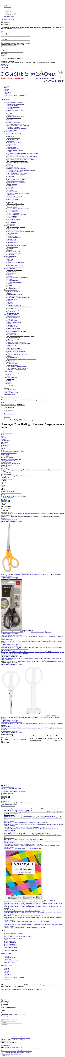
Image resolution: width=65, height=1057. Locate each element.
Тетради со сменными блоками (16, 287)
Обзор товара (4, 453)
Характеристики (5, 459)
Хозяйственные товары (11, 947)
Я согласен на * (16, 1038)
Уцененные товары (9, 394)
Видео (2, 468)
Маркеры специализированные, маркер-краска (21, 231)
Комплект (3, 456)
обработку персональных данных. (20, 43)
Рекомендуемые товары (11, 392)
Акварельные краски (13, 296)
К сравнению (14, 519)
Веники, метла (11, 345)
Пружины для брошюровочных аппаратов (19, 158)
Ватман (9, 119)
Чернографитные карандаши (15, 267)
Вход (5, 5)
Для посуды (10, 362)
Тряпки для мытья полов (14, 353)
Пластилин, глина (12, 308)
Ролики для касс (12, 130)
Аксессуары (4, 460)
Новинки (6, 388)
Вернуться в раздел (6, 451)
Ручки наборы (11, 240)
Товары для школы (9, 944)
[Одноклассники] (4, 501)
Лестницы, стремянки (13, 348)
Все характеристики (6, 479)
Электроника (8, 949)
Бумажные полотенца (13, 317)
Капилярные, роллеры (13, 251)
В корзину (11, 491)
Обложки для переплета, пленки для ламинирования (22, 156)
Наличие (3, 465)
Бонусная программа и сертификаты (14, 95)
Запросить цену (15, 1054)
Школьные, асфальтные (14, 305)
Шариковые (10, 254)
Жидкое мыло (11, 325)
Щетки (9, 356)
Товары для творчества (10, 945)
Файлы (3, 466)
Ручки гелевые (11, 239)
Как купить (7, 92)
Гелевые (9, 250)
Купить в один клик (20, 1039)
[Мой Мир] (6, 501)
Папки (6, 939)
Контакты (7, 96)
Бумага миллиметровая (14, 118)
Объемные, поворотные (14, 253)
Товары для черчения (10, 942)
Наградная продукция (10, 950)
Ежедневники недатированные (16, 182)
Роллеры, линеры (12, 236)
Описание (4, 457)
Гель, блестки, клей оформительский (18, 297)
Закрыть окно (5, 64)
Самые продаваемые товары (9, 804)
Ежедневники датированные (15, 181)
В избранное (4, 521)
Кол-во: (3, 494)
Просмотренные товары (8, 806)
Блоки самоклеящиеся (13, 107)
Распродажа (7, 391)
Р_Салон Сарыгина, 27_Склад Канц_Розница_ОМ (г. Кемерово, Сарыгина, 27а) (14, 739)
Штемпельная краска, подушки (16, 174)
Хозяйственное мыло (13, 328)
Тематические (11, 185)
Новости (6, 89)
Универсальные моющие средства (17, 366)
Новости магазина (7, 403)
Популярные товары (10, 389)
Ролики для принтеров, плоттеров (17, 128)
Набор (2, 454)
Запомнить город (9, 16)
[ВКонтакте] (2, 501)
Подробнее (4, 518)
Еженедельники (12, 184)
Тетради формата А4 (13, 288)
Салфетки (10, 319)
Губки (9, 346)
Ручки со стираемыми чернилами (17, 245)
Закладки (10, 108)
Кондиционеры (11, 333)
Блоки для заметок (12, 105)
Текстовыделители (12, 233)
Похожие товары (5, 463)
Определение (8, 11)
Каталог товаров (5, 99)
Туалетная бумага (12, 320)
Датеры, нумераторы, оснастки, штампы (19, 173)
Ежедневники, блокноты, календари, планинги (17, 936)
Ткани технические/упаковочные (17, 351)
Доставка (6, 93)
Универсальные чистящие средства (17, 368)
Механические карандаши (15, 265)
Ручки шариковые (12, 247)
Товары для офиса (9, 935)
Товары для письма (9, 941)
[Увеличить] (30, 470)
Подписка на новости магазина (10, 397)
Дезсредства (10, 360)
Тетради (9, 285)
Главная (6, 86)
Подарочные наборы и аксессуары (17, 161)
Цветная (9, 113)
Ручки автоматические (14, 237)
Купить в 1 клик (16, 493)
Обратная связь (5, 1000)
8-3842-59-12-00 (5, 1001)
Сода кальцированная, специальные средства (20, 336)
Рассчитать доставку (20, 496)
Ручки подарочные (12, 244)
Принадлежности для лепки (15, 310)
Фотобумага (10, 115)
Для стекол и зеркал (13, 365)
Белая (9, 111)
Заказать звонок (5, 22)
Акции (6, 90)
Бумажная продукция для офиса (13, 933)
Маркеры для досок (13, 228)
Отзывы (3, 462)
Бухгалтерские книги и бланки (13, 938)
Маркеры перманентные (14, 230)
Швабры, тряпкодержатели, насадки (17, 354)
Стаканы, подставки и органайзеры (17, 162)
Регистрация (7, 7)
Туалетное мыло (12, 326)
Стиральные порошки (13, 337)
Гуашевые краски (12, 299)
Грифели (9, 263)
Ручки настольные (12, 242)
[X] (9, 501)
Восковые (10, 302)
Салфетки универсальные (14, 349)
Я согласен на (16, 43)
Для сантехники (12, 363)
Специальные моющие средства (16, 369)
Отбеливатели (11, 334)
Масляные (10, 303)
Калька (9, 121)
